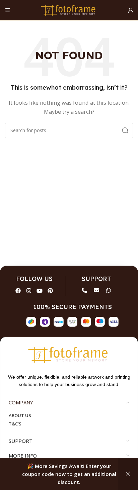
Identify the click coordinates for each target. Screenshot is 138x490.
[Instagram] (28, 290)
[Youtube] (39, 290)
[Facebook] (18, 290)
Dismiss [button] (128, 474)
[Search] (125, 130)
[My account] (130, 10)
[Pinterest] (50, 290)
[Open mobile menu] (7, 10)
